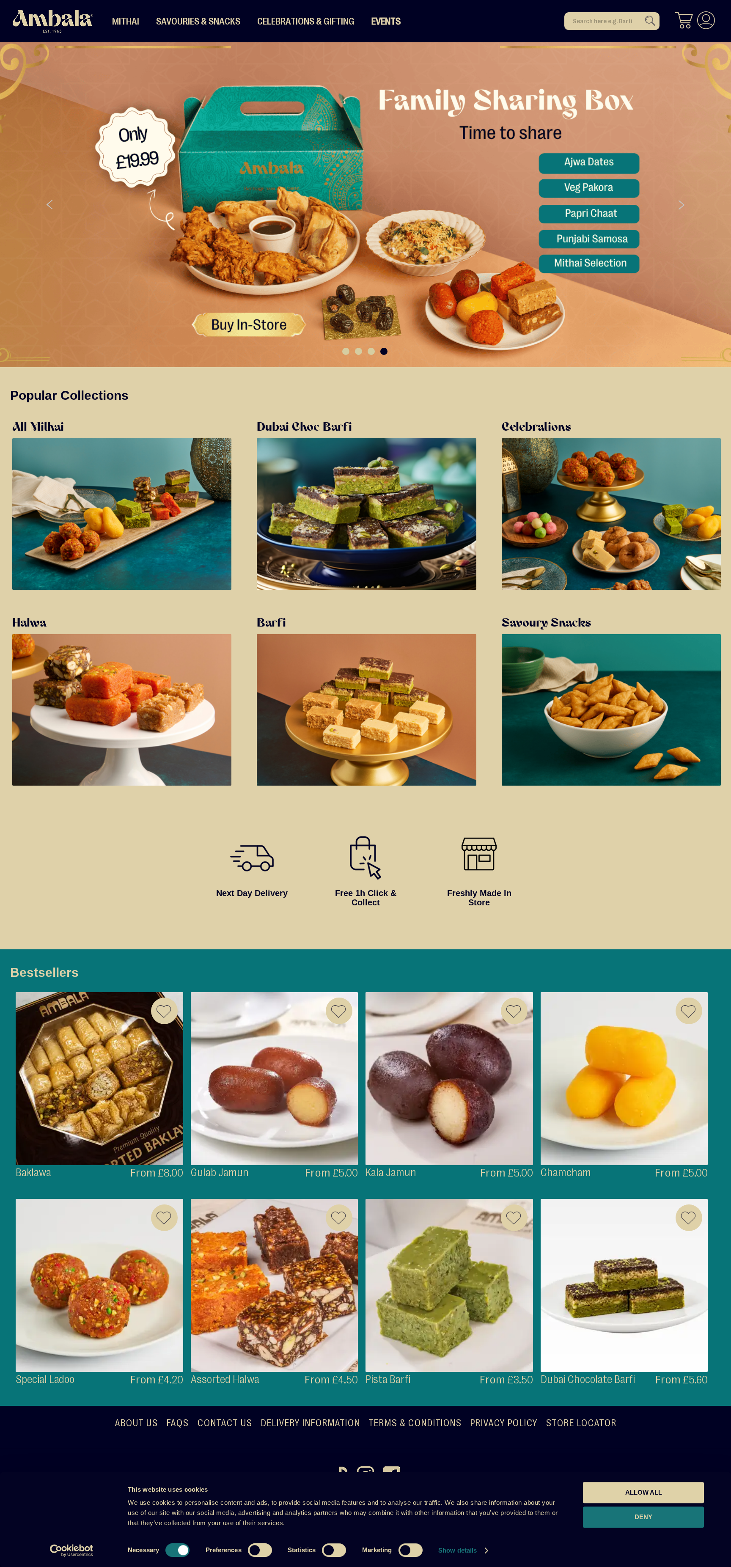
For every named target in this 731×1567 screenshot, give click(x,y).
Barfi (271, 624)
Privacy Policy (503, 1423)
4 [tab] (383, 351)
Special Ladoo (45, 1379)
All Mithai (38, 428)
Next (681, 204)
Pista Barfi (388, 1379)
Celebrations (537, 428)
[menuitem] (126, 21)
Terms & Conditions (415, 1423)
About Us (136, 1423)
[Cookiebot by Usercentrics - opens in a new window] (72, 1550)
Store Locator (581, 1423)
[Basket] (684, 21)
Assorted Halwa (225, 1379)
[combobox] (612, 21)
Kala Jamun (391, 1172)
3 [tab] (371, 351)
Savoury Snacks (546, 624)
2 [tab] (358, 351)
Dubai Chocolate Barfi (588, 1379)
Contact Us (224, 1423)
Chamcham (566, 1172)
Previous (49, 204)
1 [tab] (345, 351)
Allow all (643, 1492)
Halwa (29, 624)
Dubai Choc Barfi (304, 428)
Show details (457, 1550)
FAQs (177, 1423)
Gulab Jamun (220, 1172)
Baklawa (33, 1172)
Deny (643, 1516)
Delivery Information (310, 1423)
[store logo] (53, 21)
